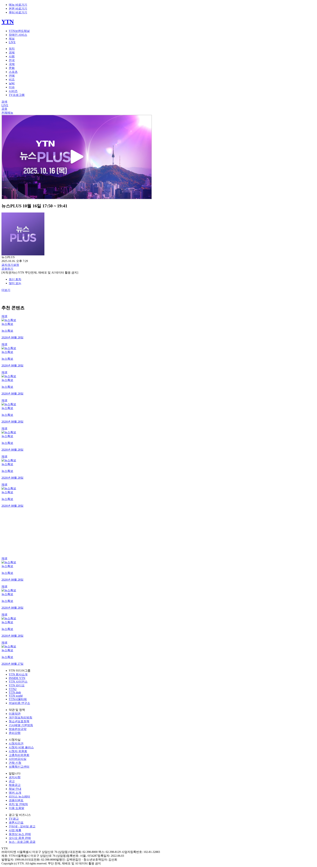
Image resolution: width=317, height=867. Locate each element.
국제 (12, 64)
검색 (4, 101)
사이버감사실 (17, 758)
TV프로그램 (17, 94)
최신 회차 (15, 279)
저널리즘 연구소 (19, 703)
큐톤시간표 (16, 822)
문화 (12, 67)
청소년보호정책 (19, 721)
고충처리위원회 (19, 755)
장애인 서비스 (18, 34)
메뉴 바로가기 (18, 4)
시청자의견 (16, 743)
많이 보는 (15, 283)
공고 (12, 781)
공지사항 (15, 777)
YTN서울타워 (18, 699)
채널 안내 (15, 788)
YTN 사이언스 (18, 681)
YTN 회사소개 (18, 674)
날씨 (12, 83)
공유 (4, 108)
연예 (12, 75)
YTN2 (13, 689)
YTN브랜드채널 (19, 30)
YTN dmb (15, 692)
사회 (12, 56)
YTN (7, 21)
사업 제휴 (15, 830)
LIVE (12, 42)
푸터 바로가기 (18, 12)
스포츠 (13, 71)
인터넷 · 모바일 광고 (22, 826)
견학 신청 (15, 762)
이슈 (12, 87)
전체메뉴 (7, 112)
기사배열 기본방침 (21, 725)
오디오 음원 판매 (20, 837)
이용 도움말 (16, 808)
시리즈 (13, 91)
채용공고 (15, 785)
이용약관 (15, 713)
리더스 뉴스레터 (19, 796)
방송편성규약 (17, 729)
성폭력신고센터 (19, 766)
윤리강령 (15, 732)
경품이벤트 (16, 800)
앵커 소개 (15, 792)
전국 (12, 60)
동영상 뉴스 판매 (20, 834)
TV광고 (14, 818)
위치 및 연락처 (18, 804)
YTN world (16, 695)
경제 (12, 52)
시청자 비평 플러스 (21, 747)
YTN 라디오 (17, 685)
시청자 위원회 (18, 751)
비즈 (12, 79)
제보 (12, 38)
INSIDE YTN (17, 678)
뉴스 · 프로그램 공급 (22, 841)
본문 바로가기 (18, 8)
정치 (12, 48)
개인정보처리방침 (20, 717)
